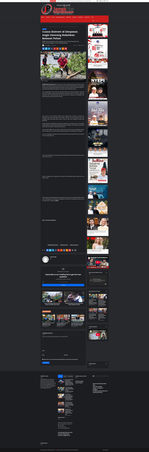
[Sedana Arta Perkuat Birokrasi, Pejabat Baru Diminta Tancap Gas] (102, 310)
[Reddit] (57, 48)
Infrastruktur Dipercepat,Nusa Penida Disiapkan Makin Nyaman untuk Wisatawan (102, 302)
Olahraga (74, 17)
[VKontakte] (60, 48)
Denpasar (51, 26)
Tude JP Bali (46, 45)
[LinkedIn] (49, 48)
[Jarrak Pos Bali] (57, 9)
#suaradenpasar (74, 245)
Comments (70, 376)
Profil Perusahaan (79, 381)
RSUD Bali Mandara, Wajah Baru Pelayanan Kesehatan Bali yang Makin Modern (77, 324)
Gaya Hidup (87, 17)
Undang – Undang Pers (98, 388)
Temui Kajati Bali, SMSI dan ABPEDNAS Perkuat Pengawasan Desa (48, 324)
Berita (42, 17)
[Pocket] (66, 48)
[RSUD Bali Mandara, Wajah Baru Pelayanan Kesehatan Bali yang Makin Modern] (77, 318)
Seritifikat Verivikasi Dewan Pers (100, 390)
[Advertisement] (63, 107)
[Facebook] (43, 48)
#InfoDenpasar (64, 245)
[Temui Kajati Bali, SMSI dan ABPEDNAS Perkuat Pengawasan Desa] (48, 318)
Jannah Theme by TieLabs (61, 449)
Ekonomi (48, 17)
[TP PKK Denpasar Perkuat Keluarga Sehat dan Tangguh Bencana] (63, 318)
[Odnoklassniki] (63, 48)
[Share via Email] (72, 250)
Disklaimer (95, 389)
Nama (43, 350)
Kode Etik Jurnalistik (97, 386)
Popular (60, 376)
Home (44, 26)
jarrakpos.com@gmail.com (65, 428)
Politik (52, 17)
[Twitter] (46, 48)
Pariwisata (68, 17)
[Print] (75, 250)
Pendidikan (80, 17)
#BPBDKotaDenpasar (53, 245)
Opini (92, 17)
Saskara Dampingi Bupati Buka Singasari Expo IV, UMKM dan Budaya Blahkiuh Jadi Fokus (69, 382)
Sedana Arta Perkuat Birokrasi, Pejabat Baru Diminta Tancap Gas (102, 317)
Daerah (47, 26)
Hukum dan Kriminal (60, 17)
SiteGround (76, 449)
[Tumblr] (52, 48)
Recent (65, 376)
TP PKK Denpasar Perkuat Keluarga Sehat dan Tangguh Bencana (62, 324)
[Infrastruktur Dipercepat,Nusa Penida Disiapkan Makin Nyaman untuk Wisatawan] (102, 296)
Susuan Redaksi (79, 382)
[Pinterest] (54, 48)
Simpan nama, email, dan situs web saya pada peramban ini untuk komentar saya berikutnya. (60, 359)
